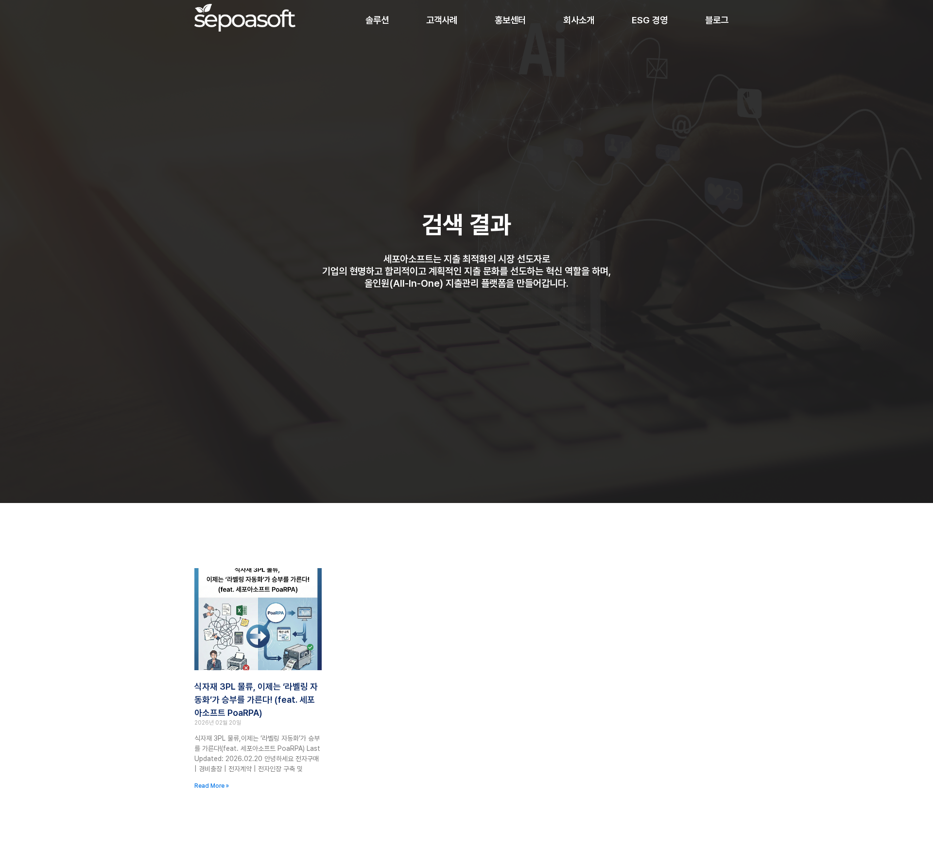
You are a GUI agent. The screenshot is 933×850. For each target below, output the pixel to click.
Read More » (211, 785)
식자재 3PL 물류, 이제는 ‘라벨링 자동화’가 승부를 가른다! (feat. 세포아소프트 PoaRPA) (256, 699)
